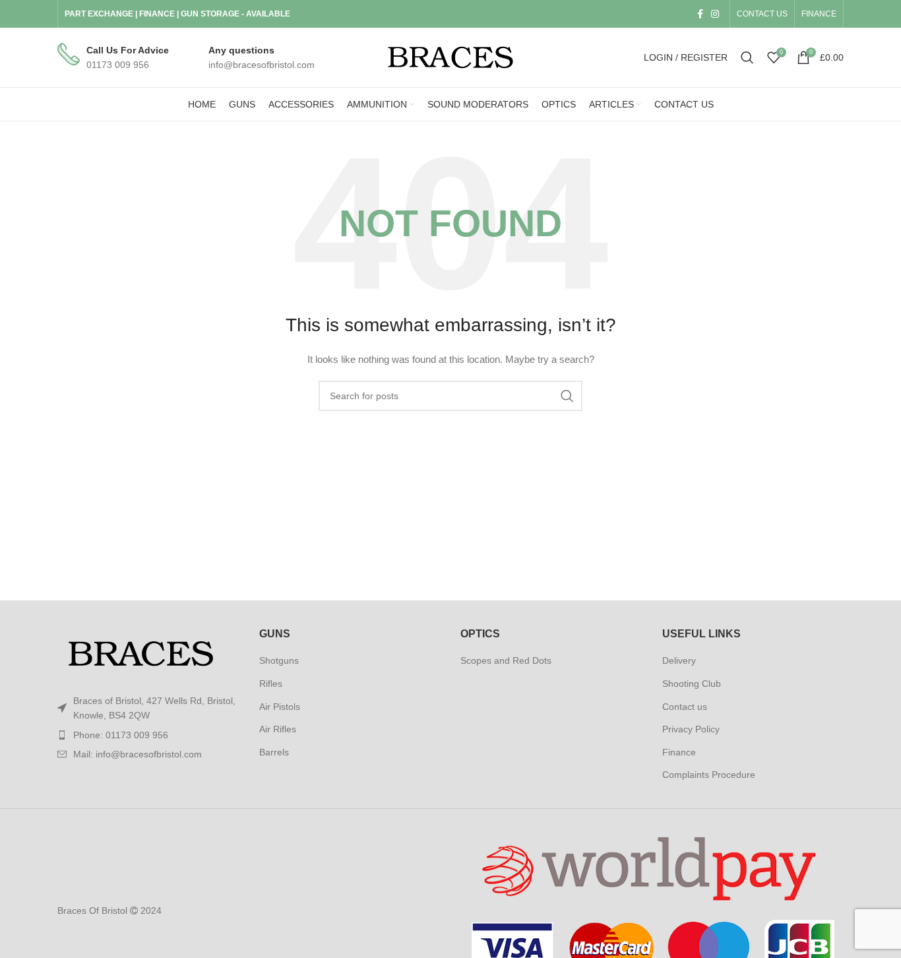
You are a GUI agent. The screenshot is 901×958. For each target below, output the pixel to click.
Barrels (274, 752)
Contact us (684, 706)
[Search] (747, 57)
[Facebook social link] (700, 13)
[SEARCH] (567, 396)
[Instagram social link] (715, 13)
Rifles (270, 683)
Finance (679, 752)
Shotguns (279, 660)
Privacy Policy (691, 729)
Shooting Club (691, 683)
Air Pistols (279, 706)
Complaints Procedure (708, 774)
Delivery (679, 660)
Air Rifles (277, 729)
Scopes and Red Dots (505, 660)
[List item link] (148, 735)
